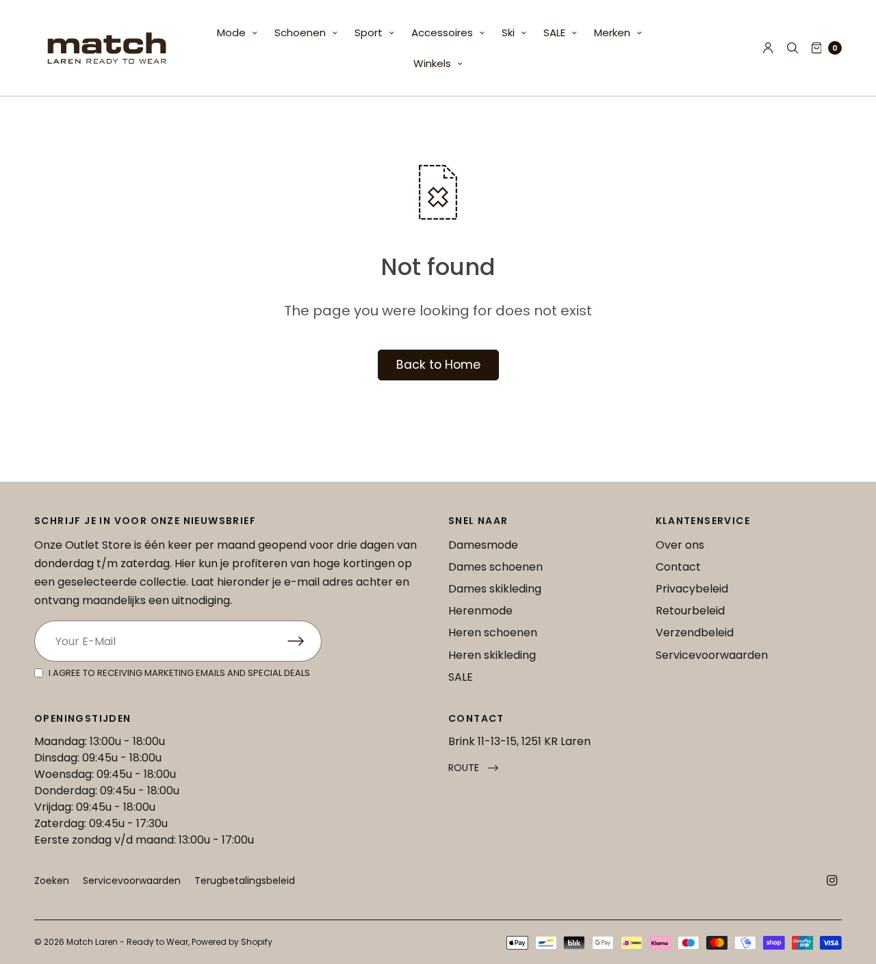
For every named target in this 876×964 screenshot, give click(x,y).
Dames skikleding (494, 589)
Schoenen (300, 32)
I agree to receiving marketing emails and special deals (179, 672)
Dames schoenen (495, 567)
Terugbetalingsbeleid (244, 880)
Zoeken (51, 880)
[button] (473, 768)
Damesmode (483, 545)
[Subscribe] (304, 641)
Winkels (432, 63)
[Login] (768, 48)
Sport (369, 32)
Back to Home (438, 364)
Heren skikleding (492, 655)
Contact (678, 567)
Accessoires (442, 32)
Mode (231, 32)
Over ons (680, 545)
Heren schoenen (492, 632)
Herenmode (480, 610)
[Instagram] (832, 880)
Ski (508, 32)
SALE (554, 32)
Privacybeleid (692, 589)
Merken (612, 32)
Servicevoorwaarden (712, 655)
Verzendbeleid (695, 632)
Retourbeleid (690, 610)
